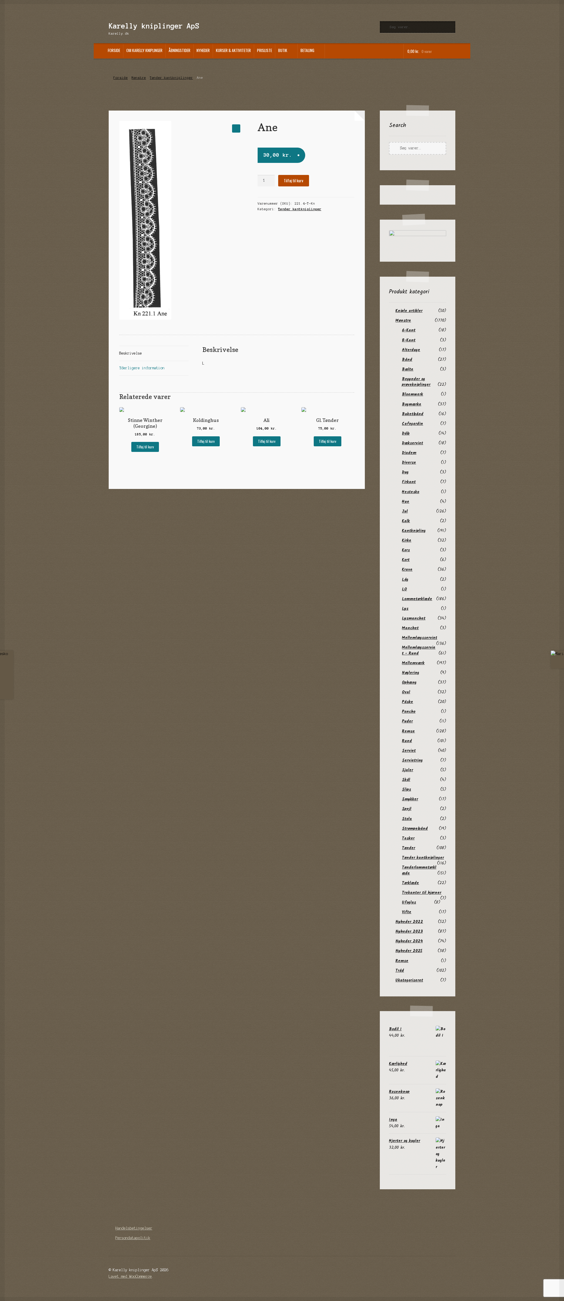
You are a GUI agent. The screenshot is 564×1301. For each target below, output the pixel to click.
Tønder (408, 848)
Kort (405, 560)
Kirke (406, 540)
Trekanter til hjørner (421, 892)
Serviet (409, 750)
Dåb (405, 433)
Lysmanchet (413, 618)
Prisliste (264, 50)
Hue (405, 501)
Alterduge (411, 350)
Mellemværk (413, 663)
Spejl (406, 809)
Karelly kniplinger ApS (154, 26)
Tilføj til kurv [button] (145, 446)
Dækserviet (412, 443)
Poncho (408, 711)
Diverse (409, 462)
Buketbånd (412, 414)
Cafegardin (412, 423)
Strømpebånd (415, 828)
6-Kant (408, 330)
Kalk (406, 521)
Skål (406, 779)
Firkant (409, 482)
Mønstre (139, 77)
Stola (407, 819)
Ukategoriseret (409, 980)
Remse (408, 731)
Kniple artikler (408, 311)
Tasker (408, 838)
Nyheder (203, 50)
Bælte (407, 369)
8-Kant (408, 340)
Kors (406, 550)
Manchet (410, 628)
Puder (407, 721)
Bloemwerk (412, 394)
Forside (114, 50)
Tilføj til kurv (293, 180)
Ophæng (409, 682)
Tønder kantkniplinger (171, 77)
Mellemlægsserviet (419, 637)
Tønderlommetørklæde (419, 870)
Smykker (410, 799)
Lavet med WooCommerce (130, 1276)
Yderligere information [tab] (141, 368)
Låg (405, 579)
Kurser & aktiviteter (233, 50)
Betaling (307, 50)
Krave (407, 569)
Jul (405, 511)
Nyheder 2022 (409, 921)
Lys (405, 608)
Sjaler (407, 770)
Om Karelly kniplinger (144, 50)
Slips (406, 789)
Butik (282, 50)
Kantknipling (414, 530)
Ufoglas (409, 902)
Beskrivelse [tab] (130, 353)
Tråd (399, 970)
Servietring (412, 760)
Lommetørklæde (417, 599)
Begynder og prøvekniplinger (416, 382)
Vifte (406, 912)
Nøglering (410, 672)
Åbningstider (179, 50)
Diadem (409, 453)
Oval (406, 692)
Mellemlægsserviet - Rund (418, 650)
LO (404, 589)
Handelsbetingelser (133, 1228)
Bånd (407, 359)
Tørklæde (410, 883)
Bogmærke (411, 404)
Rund (407, 741)
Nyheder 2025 (408, 951)
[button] (236, 128)
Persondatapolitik (132, 1238)
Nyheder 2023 (409, 931)
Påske (407, 702)
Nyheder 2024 (409, 941)
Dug (405, 472)
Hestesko (410, 492)
